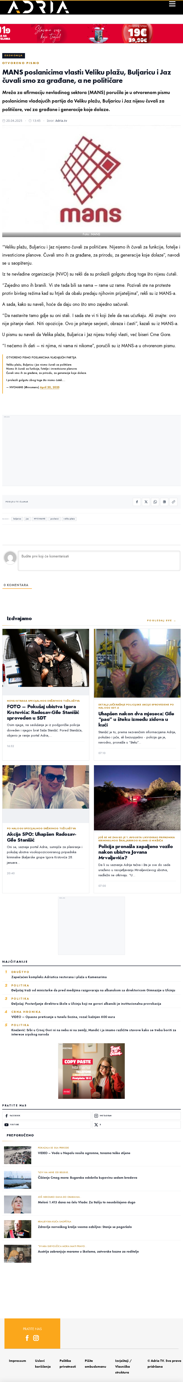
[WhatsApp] (155, 502)
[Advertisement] (91, 451)
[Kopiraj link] (173, 502)
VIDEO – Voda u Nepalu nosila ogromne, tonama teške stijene (84, 1153)
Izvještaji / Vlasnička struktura (123, 1366)
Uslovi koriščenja (43, 1364)
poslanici (54, 519)
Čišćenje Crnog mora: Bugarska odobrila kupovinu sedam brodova (87, 1178)
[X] (146, 502)
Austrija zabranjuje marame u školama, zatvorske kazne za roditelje (88, 1251)
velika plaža (69, 519)
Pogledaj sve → (161, 620)
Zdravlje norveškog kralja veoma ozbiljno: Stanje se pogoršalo (85, 1227)
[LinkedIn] (164, 502)
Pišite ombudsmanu (95, 1364)
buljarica (17, 519)
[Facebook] (137, 502)
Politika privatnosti (68, 1364)
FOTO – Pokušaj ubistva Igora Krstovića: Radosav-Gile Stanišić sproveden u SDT (43, 712)
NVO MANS (40, 519)
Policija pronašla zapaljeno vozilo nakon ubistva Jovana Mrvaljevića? (135, 852)
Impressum (17, 1361)
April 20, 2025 (49, 387)
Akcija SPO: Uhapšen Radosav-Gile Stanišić (41, 836)
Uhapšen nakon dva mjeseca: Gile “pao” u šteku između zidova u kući (136, 719)
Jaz (27, 519)
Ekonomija (13, 55)
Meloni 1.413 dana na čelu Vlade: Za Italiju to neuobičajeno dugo (86, 1202)
